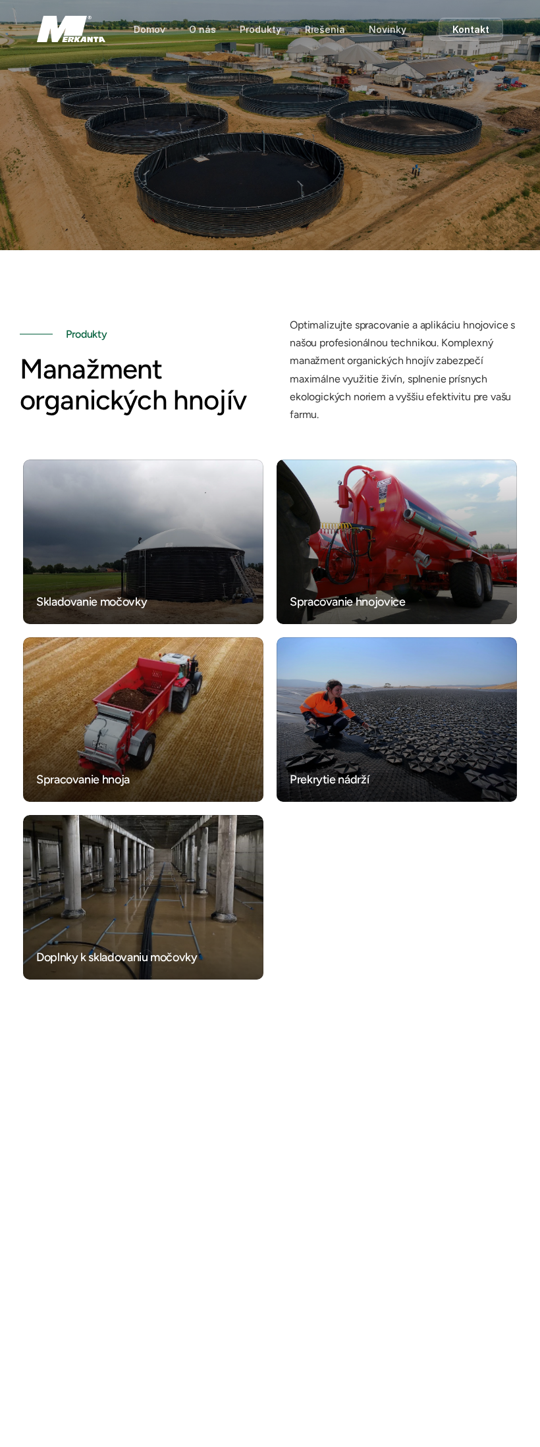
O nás (202, 29)
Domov (149, 29)
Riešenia (325, 29)
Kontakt (470, 29)
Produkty (260, 29)
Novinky (387, 29)
